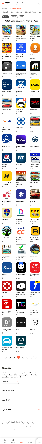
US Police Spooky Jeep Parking (6, 37)
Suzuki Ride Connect (19, 92)
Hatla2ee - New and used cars (34, 311)
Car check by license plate (19, 110)
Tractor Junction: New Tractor (6, 202)
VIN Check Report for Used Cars (20, 256)
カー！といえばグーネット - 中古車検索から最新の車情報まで (6, 311)
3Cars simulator (34, 183)
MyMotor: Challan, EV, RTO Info (34, 74)
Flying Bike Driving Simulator (35, 37)
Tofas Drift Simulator (33, 202)
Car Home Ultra (6, 237)
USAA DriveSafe (34, 146)
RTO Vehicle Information (19, 183)
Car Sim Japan (34, 128)
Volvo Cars (33, 329)
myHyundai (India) (7, 91)
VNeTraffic (5, 219)
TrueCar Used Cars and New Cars (20, 311)
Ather (17, 329)
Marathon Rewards (4, 165)
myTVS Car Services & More (6, 128)
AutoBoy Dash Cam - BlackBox (34, 238)
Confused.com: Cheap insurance (20, 293)
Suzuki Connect (6, 146)
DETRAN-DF (19, 128)
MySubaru (4, 274)
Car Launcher (34, 256)
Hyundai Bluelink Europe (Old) (6, 330)
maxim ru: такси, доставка (35, 220)
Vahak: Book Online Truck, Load (19, 55)
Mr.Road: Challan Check (20, 147)
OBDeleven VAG (20, 274)
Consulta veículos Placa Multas (21, 73)
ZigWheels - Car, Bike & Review (34, 275)
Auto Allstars (33, 109)
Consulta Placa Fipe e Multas (34, 165)
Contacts (32, 55)
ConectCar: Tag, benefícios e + (20, 238)
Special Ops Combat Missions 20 (21, 37)
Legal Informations (6, 426)
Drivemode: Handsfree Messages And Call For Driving (20, 220)
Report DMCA (32, 426)
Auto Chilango (20, 347)
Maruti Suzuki (20, 201)
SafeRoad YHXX (34, 91)
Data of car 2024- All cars (6, 256)
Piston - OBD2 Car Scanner (35, 293)
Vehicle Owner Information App (6, 55)
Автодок (4, 292)
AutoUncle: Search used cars (7, 348)
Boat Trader (19, 164)
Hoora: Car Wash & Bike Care (6, 183)
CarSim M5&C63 (6, 109)
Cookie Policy (15, 426)
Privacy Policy (24, 426)
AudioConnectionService (7, 73)
